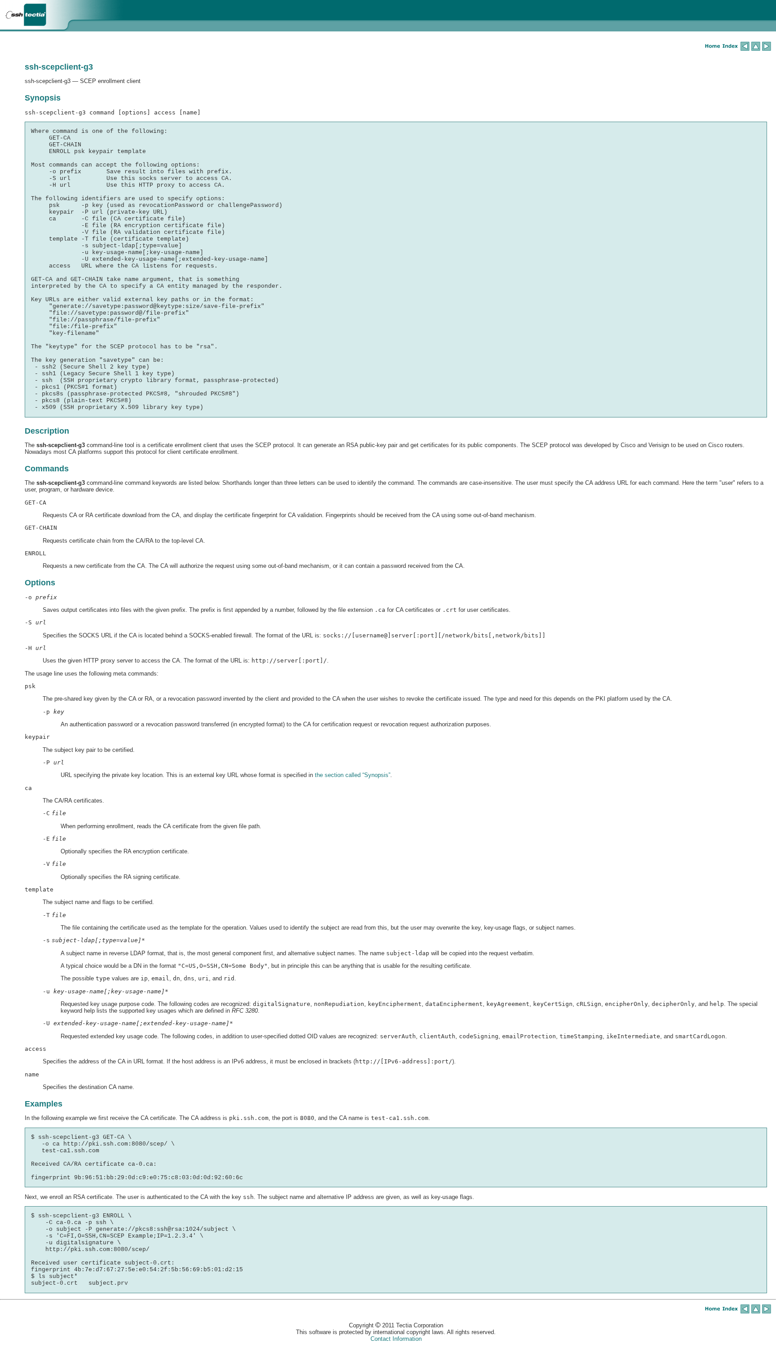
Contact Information (396, 1338)
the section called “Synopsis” (352, 775)
